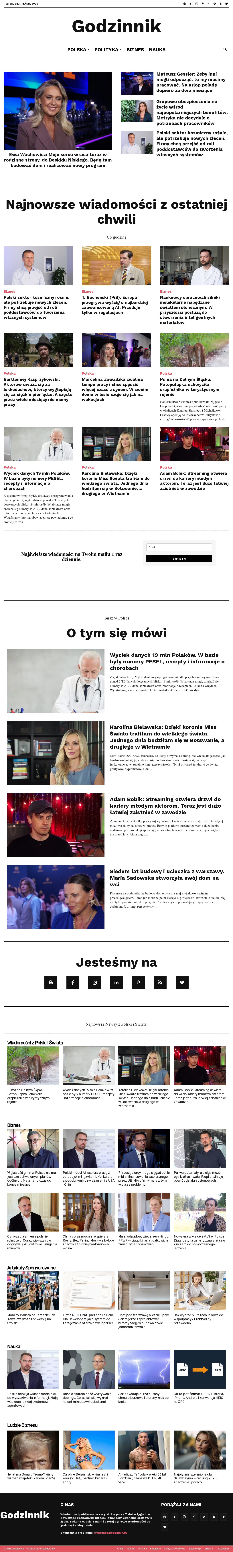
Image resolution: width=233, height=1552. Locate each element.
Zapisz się (179, 558)
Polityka (106, 49)
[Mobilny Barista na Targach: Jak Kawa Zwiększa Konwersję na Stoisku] (33, 1290)
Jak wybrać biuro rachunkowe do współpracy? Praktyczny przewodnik (198, 1319)
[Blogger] (184, 3)
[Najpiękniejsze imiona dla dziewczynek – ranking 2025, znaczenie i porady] (200, 1450)
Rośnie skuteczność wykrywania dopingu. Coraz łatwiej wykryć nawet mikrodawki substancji (87, 1398)
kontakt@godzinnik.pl (110, 1532)
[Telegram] (214, 3)
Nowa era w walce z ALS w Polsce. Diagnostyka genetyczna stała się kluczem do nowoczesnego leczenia (199, 1242)
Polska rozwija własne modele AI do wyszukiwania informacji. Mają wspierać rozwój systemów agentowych (32, 1400)
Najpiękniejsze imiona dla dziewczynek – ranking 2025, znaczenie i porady (195, 1478)
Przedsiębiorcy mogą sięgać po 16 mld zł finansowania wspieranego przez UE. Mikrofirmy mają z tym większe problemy (144, 1179)
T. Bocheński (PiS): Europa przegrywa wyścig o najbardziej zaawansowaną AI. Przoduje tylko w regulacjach (115, 305)
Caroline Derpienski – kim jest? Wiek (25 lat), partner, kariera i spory (85, 1478)
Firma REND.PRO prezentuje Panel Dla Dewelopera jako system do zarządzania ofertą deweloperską (88, 1319)
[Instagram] (196, 3)
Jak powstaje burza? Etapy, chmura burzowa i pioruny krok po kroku (143, 1398)
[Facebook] (190, 3)
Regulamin (155, 1548)
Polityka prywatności (174, 1548)
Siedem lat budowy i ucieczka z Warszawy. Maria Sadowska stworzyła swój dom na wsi (167, 878)
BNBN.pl (209, 1548)
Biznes (135, 49)
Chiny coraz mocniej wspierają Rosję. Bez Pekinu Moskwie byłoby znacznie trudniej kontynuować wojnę (89, 1242)
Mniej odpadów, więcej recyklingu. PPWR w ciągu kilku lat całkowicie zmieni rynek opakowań (143, 1240)
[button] (225, 50)
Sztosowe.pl (195, 1548)
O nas (120, 1548)
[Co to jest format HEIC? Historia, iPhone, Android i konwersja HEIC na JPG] (200, 1369)
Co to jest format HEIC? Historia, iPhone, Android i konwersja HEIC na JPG (199, 1398)
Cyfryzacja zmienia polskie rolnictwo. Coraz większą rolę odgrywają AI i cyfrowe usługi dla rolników (32, 1242)
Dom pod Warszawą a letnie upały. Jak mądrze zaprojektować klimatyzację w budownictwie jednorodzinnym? (143, 1321)
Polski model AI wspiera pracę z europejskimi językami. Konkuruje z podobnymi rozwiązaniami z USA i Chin (89, 1179)
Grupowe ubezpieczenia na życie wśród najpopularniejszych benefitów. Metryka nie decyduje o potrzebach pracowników (192, 112)
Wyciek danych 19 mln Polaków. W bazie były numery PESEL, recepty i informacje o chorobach (37, 481)
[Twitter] (226, 3)
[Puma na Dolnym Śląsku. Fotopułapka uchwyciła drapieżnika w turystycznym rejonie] (194, 350)
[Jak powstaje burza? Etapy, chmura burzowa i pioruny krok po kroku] (144, 1369)
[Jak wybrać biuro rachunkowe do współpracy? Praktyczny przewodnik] (200, 1290)
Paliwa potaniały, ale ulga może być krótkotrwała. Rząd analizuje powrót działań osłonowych (198, 1177)
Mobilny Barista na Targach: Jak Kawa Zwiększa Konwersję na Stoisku (31, 1319)
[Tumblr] (220, 3)
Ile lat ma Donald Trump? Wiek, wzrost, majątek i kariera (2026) (31, 1476)
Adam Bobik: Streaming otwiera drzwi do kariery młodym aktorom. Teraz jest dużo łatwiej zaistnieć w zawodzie (194, 481)
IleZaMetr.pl (223, 1548)
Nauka (157, 49)
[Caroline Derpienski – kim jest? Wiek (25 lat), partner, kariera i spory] (89, 1450)
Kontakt (131, 1548)
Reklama (142, 1548)
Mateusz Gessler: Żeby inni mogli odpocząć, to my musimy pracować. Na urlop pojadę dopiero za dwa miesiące (191, 82)
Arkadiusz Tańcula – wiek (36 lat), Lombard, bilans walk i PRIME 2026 (143, 1478)
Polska (76, 49)
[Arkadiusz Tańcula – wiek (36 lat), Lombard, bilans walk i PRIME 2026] (144, 1450)
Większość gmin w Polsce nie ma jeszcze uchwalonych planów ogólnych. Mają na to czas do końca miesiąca (31, 1179)
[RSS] (208, 3)
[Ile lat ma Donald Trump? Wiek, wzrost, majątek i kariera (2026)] (33, 1450)
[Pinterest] (202, 3)
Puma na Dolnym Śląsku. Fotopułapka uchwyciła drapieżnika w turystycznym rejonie (189, 387)
